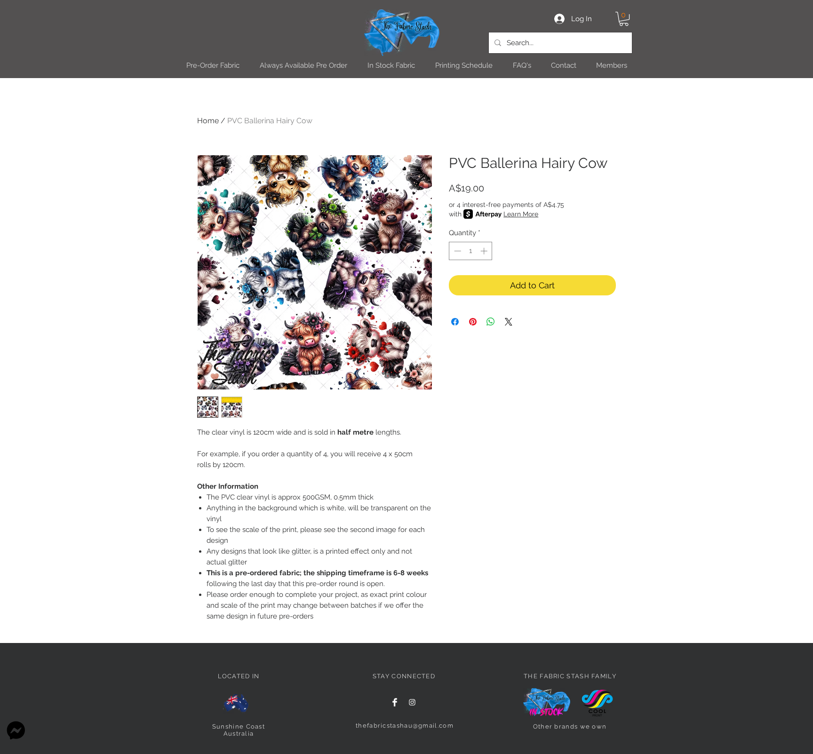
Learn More (520, 214)
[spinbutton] (470, 251)
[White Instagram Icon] (412, 702)
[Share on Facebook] (455, 321)
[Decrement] (456, 251)
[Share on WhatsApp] (490, 321)
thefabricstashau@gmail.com (405, 725)
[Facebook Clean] (395, 702)
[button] (623, 19)
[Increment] (484, 251)
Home (208, 120)
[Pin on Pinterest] (472, 321)
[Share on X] (508, 321)
